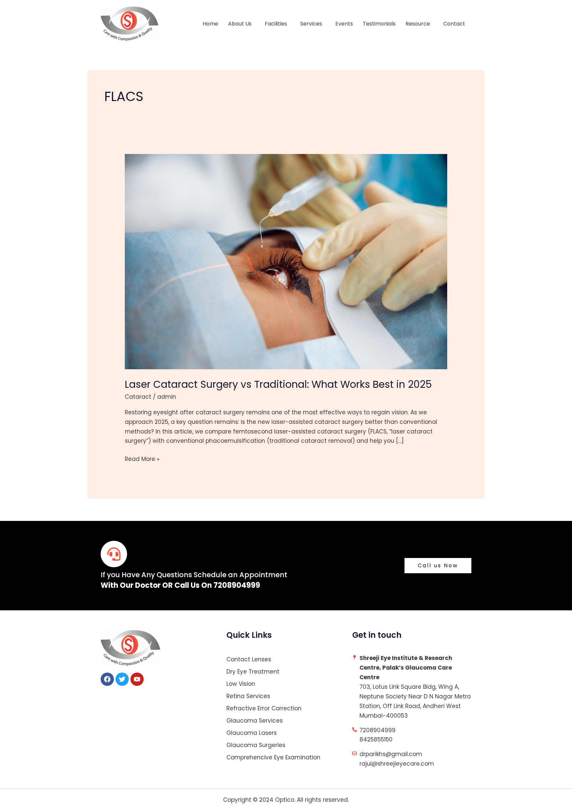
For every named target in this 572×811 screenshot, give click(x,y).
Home (210, 23)
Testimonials (379, 23)
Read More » (142, 458)
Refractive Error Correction (264, 708)
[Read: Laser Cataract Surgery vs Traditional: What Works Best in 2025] (286, 261)
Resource (417, 23)
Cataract (138, 397)
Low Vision (240, 684)
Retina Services (248, 696)
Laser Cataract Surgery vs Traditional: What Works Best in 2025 (278, 384)
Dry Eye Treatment (252, 672)
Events (344, 23)
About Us (240, 23)
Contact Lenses (248, 659)
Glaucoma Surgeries (255, 745)
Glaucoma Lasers (251, 733)
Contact (454, 23)
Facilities (276, 23)
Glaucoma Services (254, 721)
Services (311, 23)
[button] (241, 23)
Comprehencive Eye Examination (273, 757)
